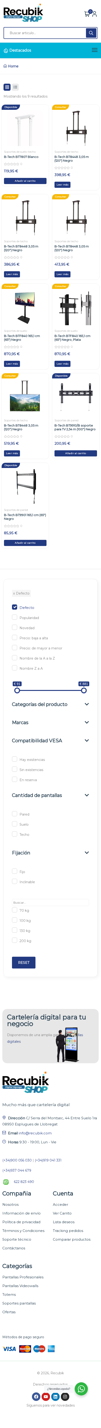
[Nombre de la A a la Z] (14, 657)
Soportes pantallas (19, 1303)
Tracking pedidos (68, 1230)
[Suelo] (14, 823)
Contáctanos (13, 1248)
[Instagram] (65, 1396)
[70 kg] (14, 909)
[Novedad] (14, 627)
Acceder (60, 1204)
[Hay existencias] (14, 759)
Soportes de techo (66, 151)
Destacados (20, 50)
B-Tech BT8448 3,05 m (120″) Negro (71, 158)
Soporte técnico (16, 1239)
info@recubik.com (35, 1133)
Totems (9, 1294)
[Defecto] (14, 607)
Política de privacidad (21, 1222)
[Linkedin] (55, 1396)
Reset (23, 962)
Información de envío (21, 1213)
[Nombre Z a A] (14, 667)
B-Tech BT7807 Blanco (21, 157)
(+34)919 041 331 (48, 1160)
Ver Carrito (62, 1213)
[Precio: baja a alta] (14, 637)
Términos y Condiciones (23, 1230)
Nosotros (10, 1204)
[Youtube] (46, 1396)
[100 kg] (14, 920)
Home (13, 66)
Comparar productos (71, 1239)
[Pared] (14, 813)
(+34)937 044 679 (16, 1170)
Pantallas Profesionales (22, 1277)
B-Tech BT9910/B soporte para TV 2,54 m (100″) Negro (75, 427)
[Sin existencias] (14, 769)
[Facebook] (36, 1396)
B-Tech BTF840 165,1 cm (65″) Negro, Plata (72, 337)
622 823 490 (24, 1182)
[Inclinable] (14, 881)
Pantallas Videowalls (20, 1286)
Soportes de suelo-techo (20, 151)
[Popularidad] (14, 617)
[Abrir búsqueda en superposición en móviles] (50, 33)
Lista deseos (63, 1222)
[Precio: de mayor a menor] (14, 647)
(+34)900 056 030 (17, 1160)
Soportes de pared (66, 420)
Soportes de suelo (15, 330)
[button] (25, 181)
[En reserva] (14, 779)
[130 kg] (14, 930)
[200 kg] (14, 940)
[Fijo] (14, 871)
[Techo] (14, 834)
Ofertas (9, 1312)
